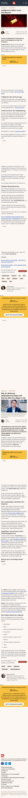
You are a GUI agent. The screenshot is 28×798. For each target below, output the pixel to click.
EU (19, 275)
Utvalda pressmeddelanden (8, 769)
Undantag (4, 281)
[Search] (23, 3)
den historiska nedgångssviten (16, 513)
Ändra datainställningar (6, 788)
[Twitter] (6, 763)
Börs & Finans (12, 7)
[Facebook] (2, 763)
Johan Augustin (10, 286)
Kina (3, 278)
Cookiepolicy (4, 776)
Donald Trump (5, 275)
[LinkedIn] (9, 763)
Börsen (9, 666)
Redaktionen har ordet (6, 782)
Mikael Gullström (11, 674)
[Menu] (26, 3)
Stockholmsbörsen (15, 669)
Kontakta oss (4, 770)
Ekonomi (14, 275)
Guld (24, 275)
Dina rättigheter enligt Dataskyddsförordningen (13, 777)
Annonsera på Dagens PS (7, 781)
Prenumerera (22, 271)
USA (11, 281)
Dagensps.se (4, 7)
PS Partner (4, 784)
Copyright (3, 772)
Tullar (21, 278)
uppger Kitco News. (20, 131)
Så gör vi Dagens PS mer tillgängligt (10, 786)
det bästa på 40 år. (20, 107)
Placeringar (5, 669)
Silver (8, 278)
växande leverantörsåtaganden (14, 611)
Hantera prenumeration (6, 767)
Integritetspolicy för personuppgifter (10, 774)
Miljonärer (16, 666)
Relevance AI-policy (6, 779)
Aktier (3, 666)
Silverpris (15, 278)
